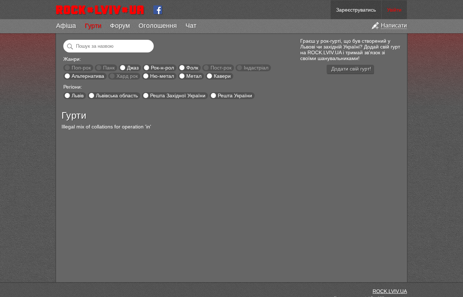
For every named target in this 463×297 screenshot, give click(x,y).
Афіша (66, 25)
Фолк (192, 68)
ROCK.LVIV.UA (390, 291)
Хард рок (127, 76)
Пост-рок (221, 68)
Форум (120, 25)
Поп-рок (81, 68)
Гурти (93, 25)
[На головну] (103, 9)
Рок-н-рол (162, 68)
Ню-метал (162, 76)
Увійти (394, 10)
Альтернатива (88, 76)
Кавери (222, 76)
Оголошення (158, 25)
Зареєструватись (356, 10)
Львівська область (117, 95)
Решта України (235, 95)
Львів (78, 95)
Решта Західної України (177, 95)
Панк (109, 68)
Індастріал (256, 68)
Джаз (133, 68)
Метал (193, 76)
